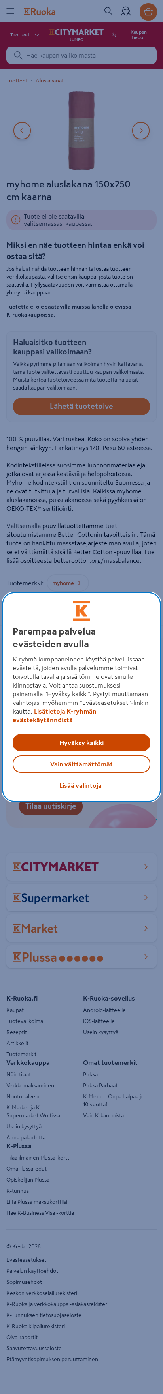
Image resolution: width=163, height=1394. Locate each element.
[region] (81, 697)
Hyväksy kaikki (81, 743)
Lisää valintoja (80, 785)
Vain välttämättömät (81, 764)
